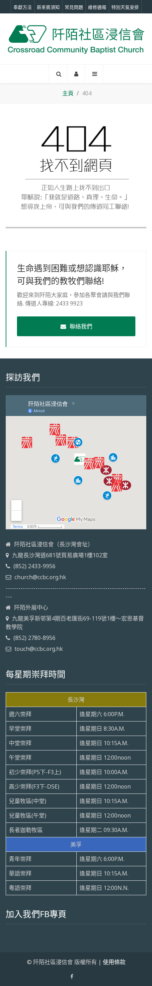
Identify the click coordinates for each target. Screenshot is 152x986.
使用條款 (114, 962)
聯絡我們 (81, 326)
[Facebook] (72, 976)
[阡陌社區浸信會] (76, 38)
